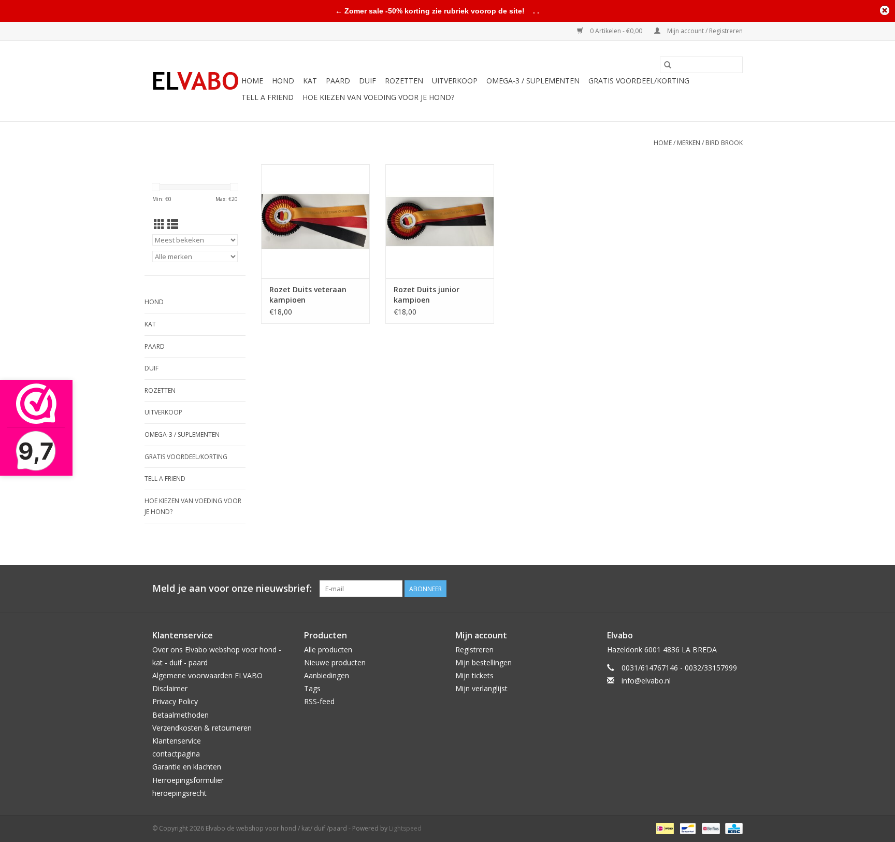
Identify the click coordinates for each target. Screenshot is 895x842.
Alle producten (328, 649)
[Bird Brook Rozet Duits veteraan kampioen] (315, 221)
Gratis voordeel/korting (638, 80)
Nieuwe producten (335, 662)
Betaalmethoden (180, 715)
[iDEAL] (664, 827)
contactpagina (176, 754)
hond (283, 80)
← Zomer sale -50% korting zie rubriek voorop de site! (430, 11)
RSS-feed (319, 701)
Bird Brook (724, 142)
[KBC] (732, 827)
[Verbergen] (884, 10)
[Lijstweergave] (172, 224)
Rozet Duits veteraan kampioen (308, 294)
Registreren (474, 649)
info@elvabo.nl (646, 681)
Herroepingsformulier (188, 780)
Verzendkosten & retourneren (202, 728)
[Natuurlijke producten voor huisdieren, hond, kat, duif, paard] (195, 81)
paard (338, 80)
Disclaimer (169, 688)
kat (310, 80)
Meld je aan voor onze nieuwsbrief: (232, 588)
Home (252, 80)
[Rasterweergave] (159, 224)
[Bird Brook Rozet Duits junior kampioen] (439, 221)
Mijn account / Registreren (704, 30)
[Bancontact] (686, 827)
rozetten (404, 80)
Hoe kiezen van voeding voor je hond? (378, 97)
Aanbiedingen (326, 675)
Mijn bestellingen (483, 662)
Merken (688, 142)
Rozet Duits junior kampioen (426, 294)
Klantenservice (176, 741)
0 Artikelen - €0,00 (616, 30)
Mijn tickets (474, 675)
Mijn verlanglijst (481, 688)
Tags (312, 688)
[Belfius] (709, 827)
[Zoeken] (667, 64)
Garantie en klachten (186, 767)
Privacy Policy (175, 701)
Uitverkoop (455, 80)
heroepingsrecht (179, 793)
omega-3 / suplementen (533, 80)
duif (367, 80)
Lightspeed (405, 828)
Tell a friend (267, 97)
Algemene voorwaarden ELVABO (207, 675)
